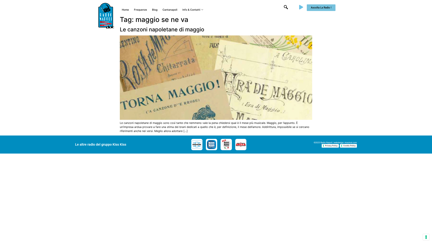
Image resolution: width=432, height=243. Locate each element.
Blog (154, 9)
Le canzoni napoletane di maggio (162, 29)
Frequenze (140, 9)
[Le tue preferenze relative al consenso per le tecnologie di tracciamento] (426, 237)
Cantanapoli (170, 9)
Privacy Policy (331, 145)
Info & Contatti (191, 9)
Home (125, 9)
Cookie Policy (349, 145)
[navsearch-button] (285, 7)
